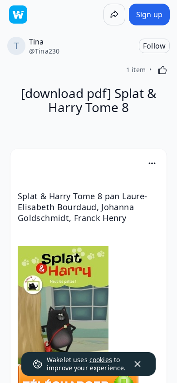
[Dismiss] (137, 364)
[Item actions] (152, 163)
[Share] (114, 14)
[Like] (162, 70)
